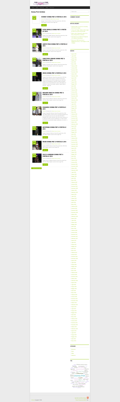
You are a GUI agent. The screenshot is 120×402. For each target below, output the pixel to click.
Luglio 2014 (73, 308)
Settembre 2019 (74, 192)
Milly (71, 372)
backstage (86, 372)
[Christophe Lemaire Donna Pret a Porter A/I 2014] (37, 62)
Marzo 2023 (73, 136)
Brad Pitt (87, 369)
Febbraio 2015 (74, 294)
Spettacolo (42, 7)
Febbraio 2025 (74, 90)
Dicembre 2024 (74, 94)
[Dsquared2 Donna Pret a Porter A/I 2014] (37, 110)
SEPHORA (74, 366)
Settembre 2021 (74, 146)
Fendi (86, 382)
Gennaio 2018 (74, 232)
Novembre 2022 (74, 144)
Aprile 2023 (73, 134)
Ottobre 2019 (74, 190)
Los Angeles (80, 385)
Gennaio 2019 (74, 208)
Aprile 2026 (73, 61)
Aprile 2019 (73, 202)
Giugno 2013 (73, 334)
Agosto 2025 (73, 77)
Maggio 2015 (74, 288)
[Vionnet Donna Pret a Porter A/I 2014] (36, 20)
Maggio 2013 (74, 336)
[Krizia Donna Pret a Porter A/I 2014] (37, 76)
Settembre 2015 (74, 280)
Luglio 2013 (73, 332)
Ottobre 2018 (74, 214)
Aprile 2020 (73, 178)
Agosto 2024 (73, 102)
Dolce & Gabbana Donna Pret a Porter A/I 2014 (53, 155)
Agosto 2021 (73, 148)
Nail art (86, 370)
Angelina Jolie (75, 386)
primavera (75, 370)
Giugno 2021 (73, 152)
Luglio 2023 (73, 128)
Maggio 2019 (74, 200)
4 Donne (40, 4)
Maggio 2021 (74, 154)
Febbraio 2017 (74, 252)
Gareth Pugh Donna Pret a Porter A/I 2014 (55, 45)
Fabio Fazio (86, 378)
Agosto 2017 (73, 240)
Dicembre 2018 (74, 210)
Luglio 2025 (73, 79)
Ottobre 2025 (74, 73)
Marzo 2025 (73, 88)
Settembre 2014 (74, 304)
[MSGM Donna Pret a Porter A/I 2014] (37, 145)
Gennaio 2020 (74, 184)
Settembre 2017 (74, 238)
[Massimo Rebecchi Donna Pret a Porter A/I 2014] (37, 96)
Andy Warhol (72, 368)
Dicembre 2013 (74, 322)
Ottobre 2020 (74, 168)
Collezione (79, 373)
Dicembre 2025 (74, 69)
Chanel (72, 377)
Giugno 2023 (73, 130)
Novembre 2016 (74, 258)
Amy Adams (73, 383)
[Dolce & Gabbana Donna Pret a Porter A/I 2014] (37, 158)
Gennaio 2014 (74, 320)
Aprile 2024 (73, 110)
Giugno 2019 (73, 198)
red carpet (76, 381)
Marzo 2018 (73, 228)
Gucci (71, 380)
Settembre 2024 (74, 100)
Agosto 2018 (73, 218)
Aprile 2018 (73, 226)
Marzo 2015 (73, 292)
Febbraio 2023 (74, 138)
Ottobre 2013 (74, 326)
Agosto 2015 (73, 282)
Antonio (73, 372)
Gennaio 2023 (74, 140)
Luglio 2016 (73, 262)
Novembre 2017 (74, 236)
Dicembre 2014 (74, 298)
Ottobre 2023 (74, 122)
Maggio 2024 (74, 108)
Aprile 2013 (73, 338)
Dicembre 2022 (74, 142)
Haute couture (81, 382)
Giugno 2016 (73, 264)
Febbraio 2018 (74, 230)
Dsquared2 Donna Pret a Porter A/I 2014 (54, 108)
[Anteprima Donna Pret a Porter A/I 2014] (37, 130)
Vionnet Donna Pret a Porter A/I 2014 (53, 17)
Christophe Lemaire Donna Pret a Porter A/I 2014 (54, 59)
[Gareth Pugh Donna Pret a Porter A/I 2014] (37, 47)
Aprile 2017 (73, 248)
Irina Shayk (74, 365)
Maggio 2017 (74, 246)
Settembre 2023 (74, 124)
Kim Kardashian (81, 366)
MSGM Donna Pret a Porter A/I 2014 (54, 142)
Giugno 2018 (73, 222)
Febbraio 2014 (74, 318)
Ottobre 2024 (74, 98)
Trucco (84, 385)
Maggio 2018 (74, 224)
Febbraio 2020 (74, 182)
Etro (77, 371)
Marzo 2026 (73, 63)
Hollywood (86, 371)
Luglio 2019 (73, 196)
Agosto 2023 (73, 126)
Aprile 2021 (73, 156)
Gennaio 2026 (74, 67)
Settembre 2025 (74, 75)
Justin (76, 382)
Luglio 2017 (73, 242)
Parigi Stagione (82, 384)
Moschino (72, 375)
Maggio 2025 (74, 83)
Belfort (86, 377)
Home (33, 7)
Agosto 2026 (73, 53)
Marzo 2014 (73, 316)
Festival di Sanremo (80, 369)
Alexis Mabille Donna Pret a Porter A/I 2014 (54, 30)
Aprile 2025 (73, 86)
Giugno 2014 (73, 310)
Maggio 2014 (74, 312)
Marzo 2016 (73, 270)
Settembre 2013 (74, 328)
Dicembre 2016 (74, 256)
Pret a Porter (75, 384)
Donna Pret (79, 376)
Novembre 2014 (74, 300)
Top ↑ (88, 399)
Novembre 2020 (74, 166)
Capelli (80, 378)
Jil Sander (87, 381)
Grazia (73, 382)
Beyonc (75, 364)
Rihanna (72, 374)
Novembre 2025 (74, 71)
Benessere (52, 7)
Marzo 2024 (73, 112)
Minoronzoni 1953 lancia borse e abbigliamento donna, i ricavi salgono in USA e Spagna (80, 41)
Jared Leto (79, 387)
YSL (77, 383)
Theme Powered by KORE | (81, 399)
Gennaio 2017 (74, 254)
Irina (84, 373)
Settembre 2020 (74, 170)
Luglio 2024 (73, 104)
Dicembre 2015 (74, 276)
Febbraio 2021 (74, 160)
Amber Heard (85, 379)
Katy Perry (81, 371)
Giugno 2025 (73, 81)
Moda (37, 7)
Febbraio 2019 (74, 206)
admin (44, 33)
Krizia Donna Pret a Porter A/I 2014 (54, 73)
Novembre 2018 (74, 212)
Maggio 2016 (74, 266)
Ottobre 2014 (74, 302)
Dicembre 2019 (74, 186)
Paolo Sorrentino (81, 386)
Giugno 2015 (73, 286)
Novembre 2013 (74, 324)
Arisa (87, 380)
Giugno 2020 (73, 174)
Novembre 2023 (74, 120)
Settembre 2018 (74, 216)
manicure (76, 378)
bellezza (87, 376)
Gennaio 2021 (74, 162)
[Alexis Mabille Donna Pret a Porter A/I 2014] (37, 33)
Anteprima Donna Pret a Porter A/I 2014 (54, 128)
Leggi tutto (44, 25)
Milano (80, 379)
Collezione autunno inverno (81, 364)
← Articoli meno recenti (36, 168)
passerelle (83, 383)
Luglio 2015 (73, 284)
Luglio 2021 (73, 150)
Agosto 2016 (73, 260)
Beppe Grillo (75, 387)
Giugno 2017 (73, 244)
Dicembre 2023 (74, 118)
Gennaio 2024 (74, 116)
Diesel (85, 367)
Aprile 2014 (73, 314)
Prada (72, 367)
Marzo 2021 (73, 158)
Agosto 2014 (73, 306)
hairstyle (76, 367)
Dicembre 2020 (74, 164)
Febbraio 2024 (74, 114)
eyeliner (72, 378)
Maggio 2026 (74, 59)
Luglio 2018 (73, 220)
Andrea (73, 373)
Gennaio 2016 (74, 274)
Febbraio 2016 (74, 272)
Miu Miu (73, 381)
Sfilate (47, 7)
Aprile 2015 (73, 290)
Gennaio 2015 (74, 296)
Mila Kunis (73, 369)
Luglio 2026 (73, 55)
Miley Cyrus (82, 381)
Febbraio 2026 (74, 65)
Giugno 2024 (73, 106)
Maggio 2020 (74, 176)
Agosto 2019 (73, 194)
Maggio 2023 (74, 132)
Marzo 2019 (73, 204)
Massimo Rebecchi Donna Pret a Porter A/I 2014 (53, 93)
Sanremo (76, 379)
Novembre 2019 (74, 188)
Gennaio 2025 (74, 92)
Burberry (87, 374)
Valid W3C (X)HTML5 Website (81, 398)
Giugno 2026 (73, 57)
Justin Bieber (81, 367)
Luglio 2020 (73, 172)
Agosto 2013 (73, 330)
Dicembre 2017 (74, 234)
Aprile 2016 (73, 268)
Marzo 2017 (73, 250)
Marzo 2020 (73, 180)
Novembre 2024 (74, 96)
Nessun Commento (57, 33)
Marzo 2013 (73, 340)
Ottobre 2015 (74, 278)
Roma (80, 383)
